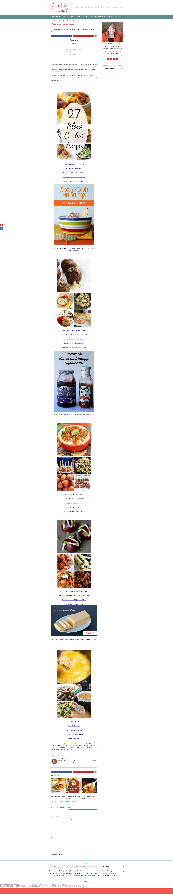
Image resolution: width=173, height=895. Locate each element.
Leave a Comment (57, 26)
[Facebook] (94, 760)
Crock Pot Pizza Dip (74, 726)
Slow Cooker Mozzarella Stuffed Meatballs (74, 347)
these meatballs (63, 414)
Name (52, 837)
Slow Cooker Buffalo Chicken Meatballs (74, 511)
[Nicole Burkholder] (54, 765)
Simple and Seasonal (59, 8)
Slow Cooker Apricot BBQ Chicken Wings (74, 600)
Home (52, 20)
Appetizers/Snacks (58, 20)
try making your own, (90, 639)
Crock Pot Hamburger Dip (74, 738)
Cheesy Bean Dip (74, 721)
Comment (53, 821)
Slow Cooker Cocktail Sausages (74, 507)
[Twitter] (95, 760)
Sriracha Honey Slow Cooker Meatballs (74, 177)
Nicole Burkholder (63, 758)
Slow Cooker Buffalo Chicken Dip (74, 164)
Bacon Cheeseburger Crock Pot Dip (74, 168)
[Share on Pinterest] (1, 225)
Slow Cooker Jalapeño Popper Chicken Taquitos (74, 591)
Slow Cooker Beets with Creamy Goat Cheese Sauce (74, 595)
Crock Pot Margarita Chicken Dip (74, 503)
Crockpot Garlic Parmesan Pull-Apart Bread (74, 334)
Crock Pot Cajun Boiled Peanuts (74, 734)
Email (52, 842)
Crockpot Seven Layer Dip (74, 730)
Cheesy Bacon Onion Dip (65, 248)
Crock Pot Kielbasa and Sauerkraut (74, 181)
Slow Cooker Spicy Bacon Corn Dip (74, 498)
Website (52, 848)
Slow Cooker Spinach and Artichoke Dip (74, 172)
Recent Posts (58, 755)
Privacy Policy (111, 875)
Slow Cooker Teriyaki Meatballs (74, 494)
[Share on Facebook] (1, 228)
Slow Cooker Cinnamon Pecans (74, 604)
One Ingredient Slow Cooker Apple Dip (74, 339)
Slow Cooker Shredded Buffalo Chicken (74, 330)
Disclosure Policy (87, 29)
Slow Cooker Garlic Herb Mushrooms (74, 343)
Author (52, 755)
